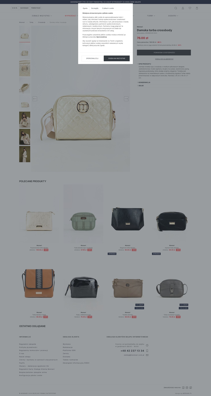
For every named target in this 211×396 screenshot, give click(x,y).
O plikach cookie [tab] (108, 8)
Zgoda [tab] (85, 8)
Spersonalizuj (92, 58)
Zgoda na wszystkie (116, 58)
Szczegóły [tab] (94, 8)
